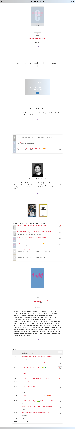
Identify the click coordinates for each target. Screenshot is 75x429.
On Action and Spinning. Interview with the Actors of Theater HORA (37, 378)
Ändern (37, 92)
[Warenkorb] (73, 1)
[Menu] (1, 1)
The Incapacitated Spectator (28, 386)
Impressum (53, 428)
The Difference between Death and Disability (32, 367)
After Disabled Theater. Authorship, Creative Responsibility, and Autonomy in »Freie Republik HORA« (36, 413)
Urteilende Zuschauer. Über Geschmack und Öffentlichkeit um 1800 (32, 256)
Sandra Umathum (33, 38)
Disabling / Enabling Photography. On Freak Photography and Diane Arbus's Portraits (37, 407)
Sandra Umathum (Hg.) (32, 300)
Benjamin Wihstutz (41, 38)
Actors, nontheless (21, 142)
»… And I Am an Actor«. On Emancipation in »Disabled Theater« (31, 238)
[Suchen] (3, 1)
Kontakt (41, 428)
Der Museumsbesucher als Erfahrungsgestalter (28, 136)
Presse (34, 428)
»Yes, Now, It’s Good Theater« (28, 391)
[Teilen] (38, 46)
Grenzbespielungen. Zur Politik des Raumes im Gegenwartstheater (32, 225)
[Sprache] (71, 1)
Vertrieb (37, 428)
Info (31, 428)
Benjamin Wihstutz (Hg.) (42, 300)
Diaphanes (37, 1)
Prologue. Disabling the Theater (29, 352)
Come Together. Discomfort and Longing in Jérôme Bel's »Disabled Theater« (37, 372)
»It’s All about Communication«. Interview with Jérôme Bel (30, 148)
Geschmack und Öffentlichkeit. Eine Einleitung (27, 250)
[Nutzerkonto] (70, 1)
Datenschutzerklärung (47, 428)
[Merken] (36, 46)
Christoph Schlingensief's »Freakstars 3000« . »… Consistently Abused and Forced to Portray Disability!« (37, 401)
